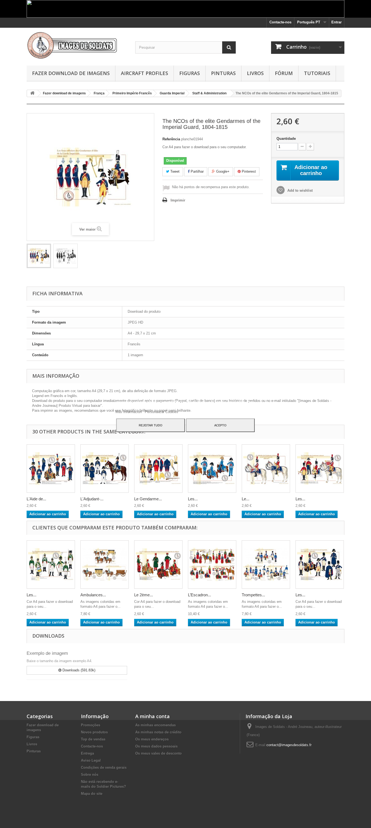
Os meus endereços (152, 739)
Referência (171, 139)
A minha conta (152, 716)
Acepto (220, 425)
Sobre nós (89, 775)
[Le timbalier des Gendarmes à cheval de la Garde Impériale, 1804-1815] (266, 468)
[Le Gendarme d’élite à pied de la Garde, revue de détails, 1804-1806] (158, 468)
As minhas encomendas (155, 725)
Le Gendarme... (148, 499)
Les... (193, 499)
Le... (245, 499)
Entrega (87, 753)
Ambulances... (93, 595)
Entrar (336, 22)
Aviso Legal (91, 760)
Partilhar (197, 171)
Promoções (90, 725)
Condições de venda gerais (104, 767)
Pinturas (223, 73)
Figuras (189, 73)
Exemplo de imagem (47, 653)
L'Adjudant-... (91, 499)
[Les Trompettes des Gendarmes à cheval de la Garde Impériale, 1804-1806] (319, 468)
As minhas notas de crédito (158, 732)
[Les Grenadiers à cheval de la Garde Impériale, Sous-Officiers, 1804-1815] (319, 564)
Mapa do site (91, 794)
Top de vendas (93, 739)
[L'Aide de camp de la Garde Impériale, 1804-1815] (51, 468)
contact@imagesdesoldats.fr (289, 745)
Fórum (284, 73)
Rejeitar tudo (150, 425)
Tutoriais (317, 73)
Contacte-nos (280, 22)
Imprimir (178, 200)
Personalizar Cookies (161, 412)
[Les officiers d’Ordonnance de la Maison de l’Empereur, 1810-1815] (212, 468)
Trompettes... (253, 595)
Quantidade (286, 139)
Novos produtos (94, 732)
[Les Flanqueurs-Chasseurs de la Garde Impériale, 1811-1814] (51, 564)
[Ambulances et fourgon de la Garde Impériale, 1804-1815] (104, 564)
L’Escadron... (199, 595)
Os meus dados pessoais (156, 746)
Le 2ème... (143, 595)
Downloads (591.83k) (78, 670)
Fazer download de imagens (71, 73)
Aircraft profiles (144, 73)
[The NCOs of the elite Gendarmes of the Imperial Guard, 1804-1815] (39, 256)
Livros (255, 73)
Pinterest (248, 171)
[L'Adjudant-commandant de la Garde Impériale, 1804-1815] (104, 468)
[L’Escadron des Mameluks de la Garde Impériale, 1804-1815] (212, 564)
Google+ (222, 171)
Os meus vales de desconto (158, 753)
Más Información (129, 412)
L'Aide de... (36, 499)
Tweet (174, 171)
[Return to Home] (32, 93)
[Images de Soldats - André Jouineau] (77, 45)
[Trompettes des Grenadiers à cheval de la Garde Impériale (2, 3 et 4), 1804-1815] (266, 564)
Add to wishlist (299, 190)
